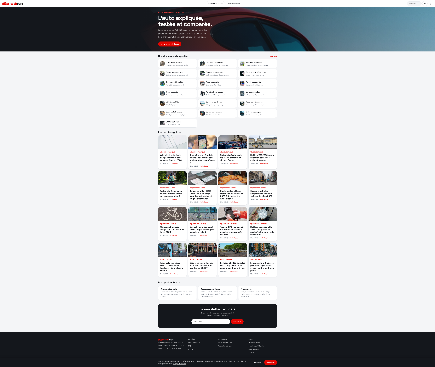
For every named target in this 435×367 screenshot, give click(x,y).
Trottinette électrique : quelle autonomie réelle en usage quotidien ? (171, 193)
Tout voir (273, 56)
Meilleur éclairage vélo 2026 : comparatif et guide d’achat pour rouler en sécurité (262, 231)
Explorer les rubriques (170, 44)
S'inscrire (237, 322)
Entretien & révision (225, 342)
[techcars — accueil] (21, 3)
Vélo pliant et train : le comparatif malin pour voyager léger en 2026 (171, 157)
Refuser (257, 362)
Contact (191, 349)
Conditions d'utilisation (256, 346)
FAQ (189, 346)
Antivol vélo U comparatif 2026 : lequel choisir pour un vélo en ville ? (202, 229)
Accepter (270, 362)
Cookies (251, 353)
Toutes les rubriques (215, 3)
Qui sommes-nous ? (195, 342)
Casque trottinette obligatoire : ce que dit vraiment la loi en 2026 (261, 193)
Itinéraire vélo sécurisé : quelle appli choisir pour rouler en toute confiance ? (202, 159)
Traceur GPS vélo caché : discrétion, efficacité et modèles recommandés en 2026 (232, 231)
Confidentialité (254, 349)
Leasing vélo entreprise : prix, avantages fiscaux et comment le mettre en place (262, 267)
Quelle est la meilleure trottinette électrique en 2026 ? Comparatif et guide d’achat (231, 195)
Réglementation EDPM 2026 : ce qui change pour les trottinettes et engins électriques (201, 195)
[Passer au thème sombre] (430, 3)
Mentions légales (254, 342)
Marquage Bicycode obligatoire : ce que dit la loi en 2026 (172, 229)
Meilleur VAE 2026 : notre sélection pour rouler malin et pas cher (262, 157)
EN (425, 3)
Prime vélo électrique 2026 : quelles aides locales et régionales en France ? (171, 267)
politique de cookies (179, 364)
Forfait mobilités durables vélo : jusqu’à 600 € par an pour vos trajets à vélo (232, 265)
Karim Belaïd (174, 164)
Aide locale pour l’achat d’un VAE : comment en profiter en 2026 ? (201, 265)
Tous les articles (233, 3)
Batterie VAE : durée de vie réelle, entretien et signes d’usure (231, 157)
